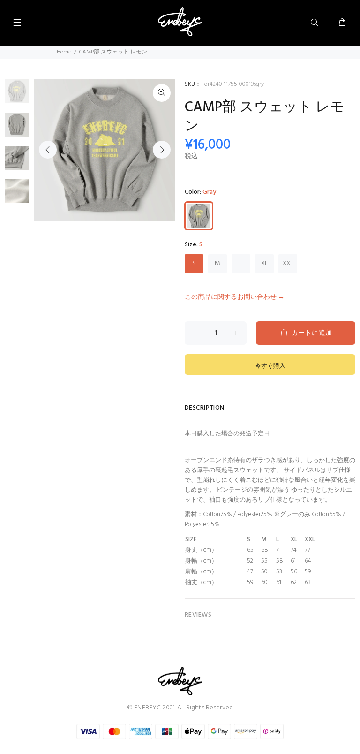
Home (64, 52)
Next (162, 150)
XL (264, 263)
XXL (288, 263)
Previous (48, 150)
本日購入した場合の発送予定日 (227, 434)
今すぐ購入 (270, 366)
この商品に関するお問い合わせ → (235, 297)
